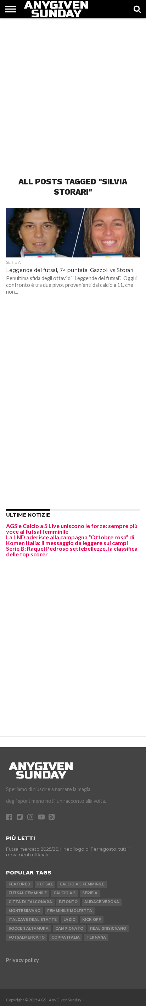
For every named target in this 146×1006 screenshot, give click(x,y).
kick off (91, 919)
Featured (19, 884)
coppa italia (65, 937)
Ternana (96, 937)
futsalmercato (27, 937)
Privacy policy (22, 960)
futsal (45, 884)
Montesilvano (24, 910)
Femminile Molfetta (69, 910)
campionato (69, 928)
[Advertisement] (73, 91)
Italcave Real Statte (33, 919)
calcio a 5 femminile (82, 884)
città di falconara (30, 902)
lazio (69, 919)
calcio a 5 (64, 893)
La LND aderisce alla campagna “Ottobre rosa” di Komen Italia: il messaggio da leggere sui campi (70, 540)
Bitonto (68, 902)
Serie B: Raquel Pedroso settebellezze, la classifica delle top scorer (71, 551)
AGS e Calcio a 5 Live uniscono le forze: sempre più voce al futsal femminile (71, 528)
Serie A (89, 893)
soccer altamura (29, 928)
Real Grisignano (108, 928)
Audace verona (101, 902)
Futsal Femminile (28, 893)
